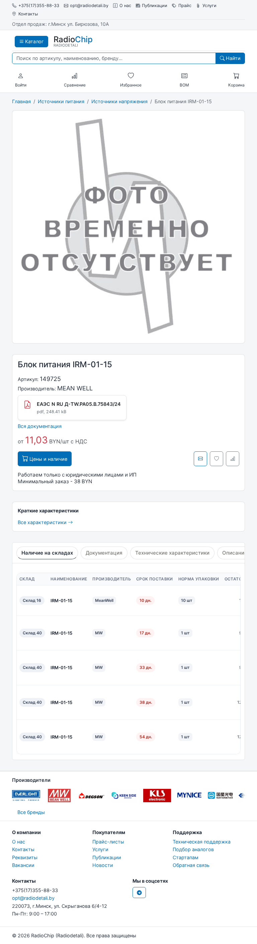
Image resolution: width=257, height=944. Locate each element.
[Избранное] (131, 76)
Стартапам (185, 857)
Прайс (184, 5)
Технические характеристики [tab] (172, 553)
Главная (21, 101)
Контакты (28, 13)
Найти (233, 58)
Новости (102, 865)
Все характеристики (43, 522)
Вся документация (40, 426)
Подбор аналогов (193, 849)
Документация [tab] (104, 553)
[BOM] (184, 76)
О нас (125, 5)
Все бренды (31, 812)
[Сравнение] (75, 76)
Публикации (154, 5)
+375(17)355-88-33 (38, 5)
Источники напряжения (119, 101)
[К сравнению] (232, 458)
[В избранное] (216, 458)
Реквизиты (24, 857)
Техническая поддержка (202, 841)
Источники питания (61, 101)
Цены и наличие (47, 459)
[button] (21, 76)
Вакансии (23, 865)
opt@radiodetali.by (89, 5)
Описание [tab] (234, 553)
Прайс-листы (108, 841)
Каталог (34, 41)
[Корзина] (236, 76)
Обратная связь (191, 865)
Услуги (209, 5)
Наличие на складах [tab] (47, 553)
